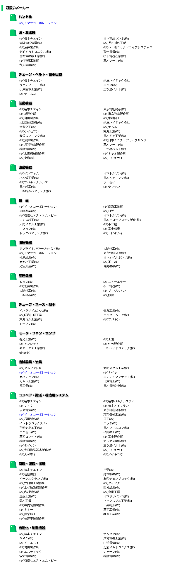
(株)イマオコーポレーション (38, 23)
